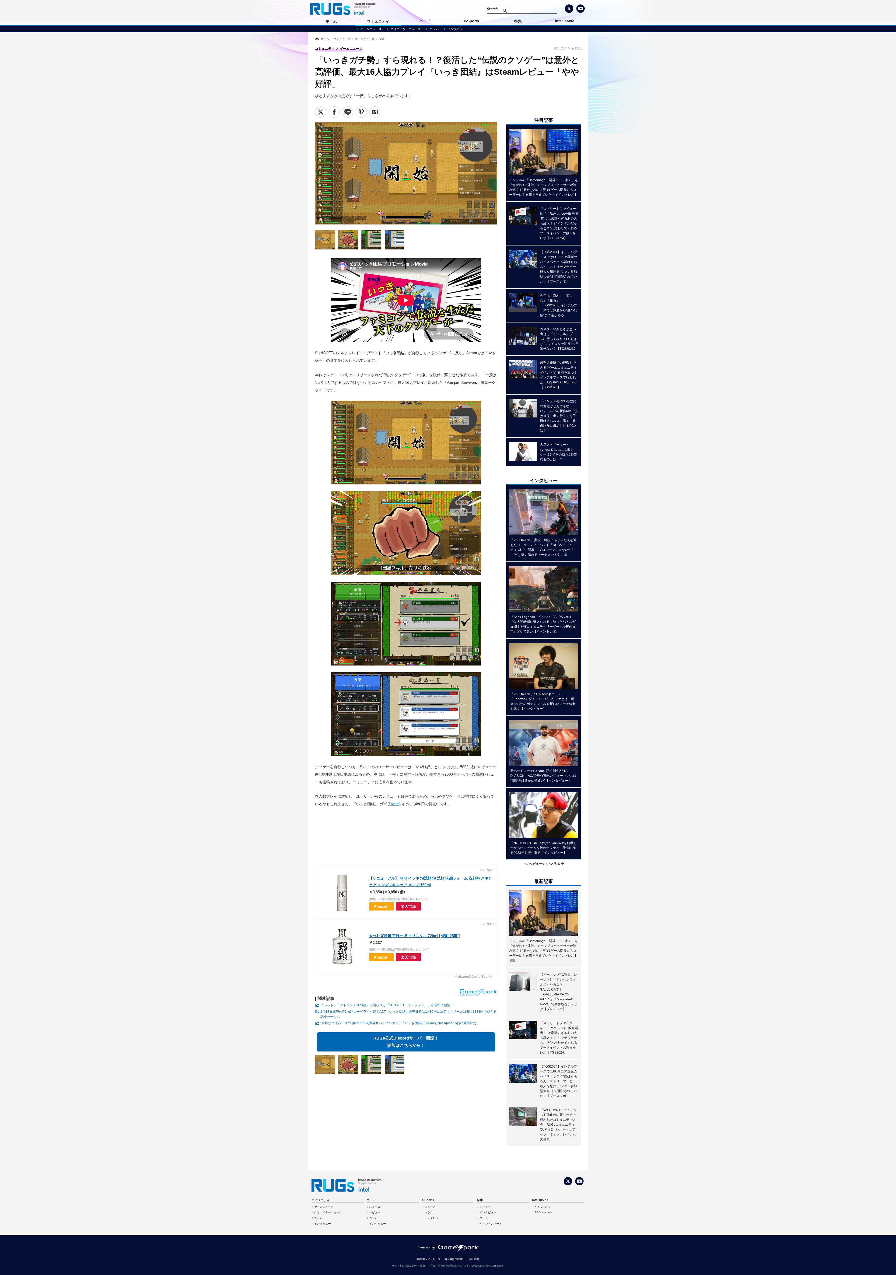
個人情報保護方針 (454, 1259)
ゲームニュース (371, 29)
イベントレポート (491, 1223)
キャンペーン (543, 1206)
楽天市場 (408, 906)
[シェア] (334, 112)
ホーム (331, 21)
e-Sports (471, 21)
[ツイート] (320, 112)
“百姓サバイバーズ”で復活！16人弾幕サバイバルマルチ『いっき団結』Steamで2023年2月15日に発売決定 (398, 1023)
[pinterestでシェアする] (361, 112)
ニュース (374, 1206)
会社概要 (474, 1259)
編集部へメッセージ (428, 1259)
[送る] (347, 112)
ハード (424, 21)
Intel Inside (564, 21)
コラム (434, 29)
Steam (394, 804)
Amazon (381, 906)
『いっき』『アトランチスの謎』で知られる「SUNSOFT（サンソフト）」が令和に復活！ (387, 1005)
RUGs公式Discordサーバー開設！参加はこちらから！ (405, 1042)
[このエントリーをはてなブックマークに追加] (374, 112)
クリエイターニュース (405, 29)
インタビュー (457, 29)
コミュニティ (378, 21)
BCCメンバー (543, 1212)
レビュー (374, 1212)
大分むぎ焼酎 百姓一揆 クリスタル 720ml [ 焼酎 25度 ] (414, 936)
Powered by (426, 1248)
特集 (518, 21)
